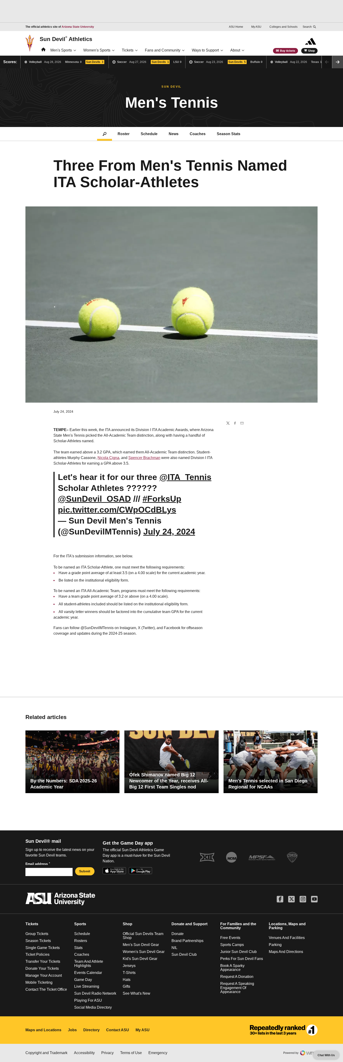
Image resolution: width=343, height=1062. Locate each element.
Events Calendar (88, 973)
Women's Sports (96, 50)
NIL (174, 948)
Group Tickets (36, 934)
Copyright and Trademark (46, 1053)
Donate (178, 934)
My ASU (256, 26)
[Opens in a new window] (284, 1030)
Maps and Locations (43, 1030)
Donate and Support (189, 924)
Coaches (198, 134)
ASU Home (236, 26)
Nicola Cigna (108, 458)
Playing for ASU (88, 1000)
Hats (126, 980)
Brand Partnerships (187, 941)
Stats (78, 948)
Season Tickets (38, 941)
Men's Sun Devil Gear (141, 945)
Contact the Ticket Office (46, 989)
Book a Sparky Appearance (232, 968)
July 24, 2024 (169, 531)
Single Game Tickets (42, 948)
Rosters (80, 941)
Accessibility (84, 1053)
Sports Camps (232, 945)
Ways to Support (205, 50)
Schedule (149, 134)
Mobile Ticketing (38, 982)
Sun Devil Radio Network (95, 993)
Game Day (83, 980)
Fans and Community (162, 50)
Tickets (127, 50)
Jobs (72, 1030)
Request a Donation (236, 977)
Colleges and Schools (284, 26)
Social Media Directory (93, 1007)
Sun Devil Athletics (66, 39)
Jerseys (129, 966)
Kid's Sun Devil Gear (140, 959)
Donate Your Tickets (42, 968)
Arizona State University (78, 26)
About (235, 50)
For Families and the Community (238, 926)
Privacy (107, 1053)
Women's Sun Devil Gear (143, 952)
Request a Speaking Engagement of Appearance (237, 988)
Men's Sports (61, 50)
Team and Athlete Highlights (88, 963)
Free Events (230, 938)
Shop (311, 50)
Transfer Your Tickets (42, 961)
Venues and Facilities (287, 938)
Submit (84, 871)
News (173, 134)
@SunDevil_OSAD (94, 499)
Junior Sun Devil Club (238, 952)
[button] (337, 62)
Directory (91, 1030)
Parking (275, 945)
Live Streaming (86, 986)
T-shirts (129, 973)
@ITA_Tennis (185, 477)
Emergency (157, 1053)
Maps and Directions (286, 952)
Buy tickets (287, 50)
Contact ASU (117, 1030)
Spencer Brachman (144, 458)
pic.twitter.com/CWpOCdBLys (117, 509)
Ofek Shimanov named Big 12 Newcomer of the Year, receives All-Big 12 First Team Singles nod (168, 780)
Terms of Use (131, 1053)
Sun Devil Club (184, 954)
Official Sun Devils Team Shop (143, 936)
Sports (80, 924)
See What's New (136, 993)
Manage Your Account (43, 975)
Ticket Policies (37, 954)
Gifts (126, 986)
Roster (124, 134)
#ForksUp (162, 499)
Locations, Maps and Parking (287, 926)
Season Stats (228, 134)
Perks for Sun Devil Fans (241, 959)
